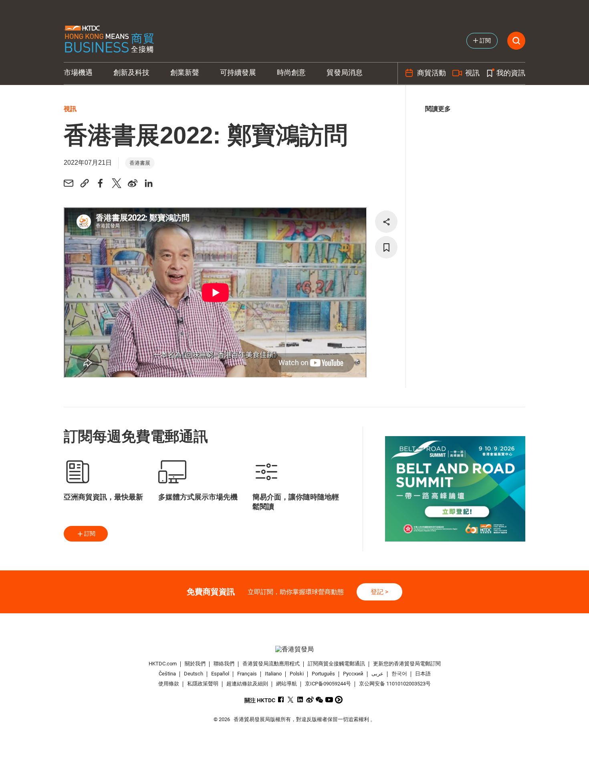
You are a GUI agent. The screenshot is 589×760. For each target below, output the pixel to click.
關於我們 (195, 664)
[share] (386, 221)
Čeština (167, 674)
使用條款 (168, 684)
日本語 (423, 674)
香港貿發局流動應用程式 (271, 664)
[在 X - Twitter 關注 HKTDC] (290, 699)
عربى (377, 674)
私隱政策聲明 (202, 684)
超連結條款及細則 (247, 684)
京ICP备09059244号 (328, 684)
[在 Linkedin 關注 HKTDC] (300, 699)
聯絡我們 (224, 664)
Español (220, 674)
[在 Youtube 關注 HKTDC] (329, 699)
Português (323, 674)
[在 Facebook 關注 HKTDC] (281, 699)
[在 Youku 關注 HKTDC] (339, 699)
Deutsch (193, 674)
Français (247, 674)
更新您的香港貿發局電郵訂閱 (407, 664)
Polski (297, 674)
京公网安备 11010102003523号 (395, 684)
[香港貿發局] (294, 649)
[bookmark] (386, 247)
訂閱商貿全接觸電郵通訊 (336, 664)
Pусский (353, 674)
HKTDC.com (163, 664)
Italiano (273, 674)
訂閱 (89, 533)
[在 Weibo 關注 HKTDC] (310, 699)
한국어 (399, 674)
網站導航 (286, 684)
